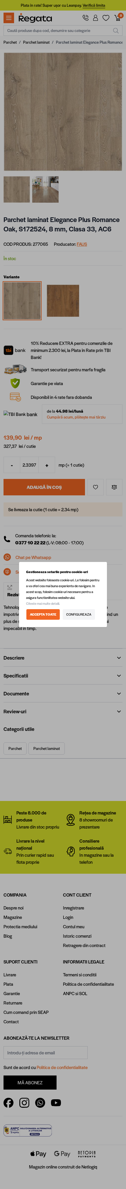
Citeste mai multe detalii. (43, 603)
